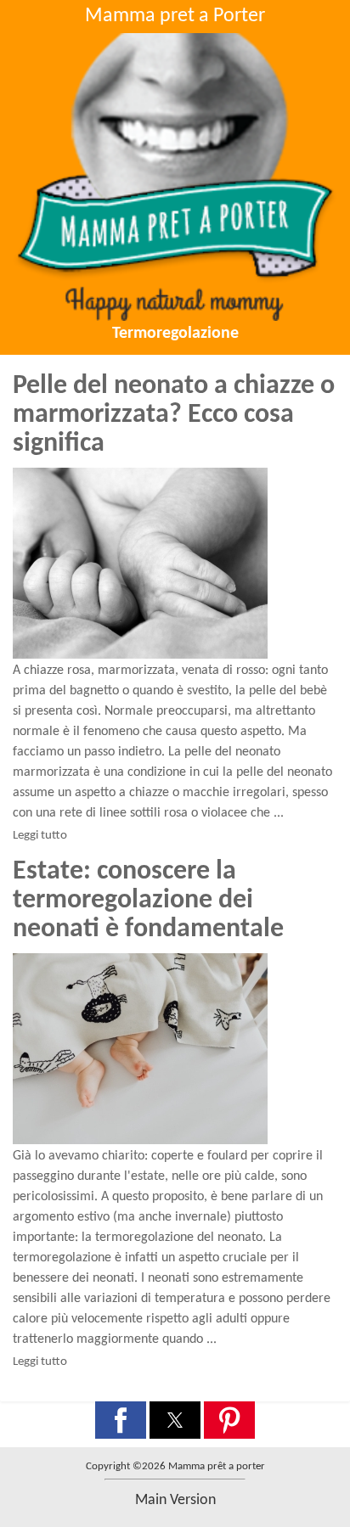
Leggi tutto (40, 835)
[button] (120, 1420)
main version (175, 1500)
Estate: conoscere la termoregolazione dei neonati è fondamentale (148, 900)
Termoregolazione (175, 333)
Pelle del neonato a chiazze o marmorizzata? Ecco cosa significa (174, 415)
